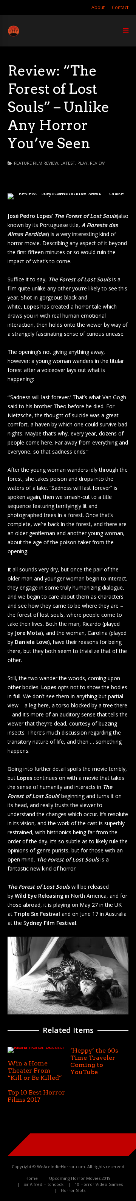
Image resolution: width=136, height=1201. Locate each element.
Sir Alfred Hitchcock (43, 1184)
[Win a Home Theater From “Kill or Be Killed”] (37, 1046)
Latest (67, 163)
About (98, 7)
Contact (120, 7)
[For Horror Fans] (14, 35)
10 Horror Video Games (99, 1184)
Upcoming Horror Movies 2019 (80, 1178)
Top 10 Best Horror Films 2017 (36, 1096)
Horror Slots (73, 1190)
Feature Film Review (36, 163)
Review (97, 163)
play (82, 163)
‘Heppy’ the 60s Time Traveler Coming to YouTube (94, 1061)
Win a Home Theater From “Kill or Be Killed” (35, 1070)
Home (31, 1178)
